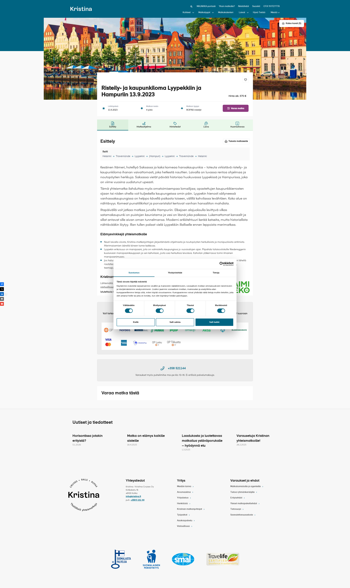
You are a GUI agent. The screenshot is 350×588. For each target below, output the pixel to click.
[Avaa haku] (191, 7)
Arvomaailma (184, 492)
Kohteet (187, 12)
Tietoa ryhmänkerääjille (242, 492)
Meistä (274, 12)
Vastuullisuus (183, 526)
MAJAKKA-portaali (206, 6)
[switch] (160, 311)
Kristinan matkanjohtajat (190, 509)
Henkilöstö (182, 504)
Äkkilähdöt (243, 6)
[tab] (112, 124)
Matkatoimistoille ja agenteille (245, 486)
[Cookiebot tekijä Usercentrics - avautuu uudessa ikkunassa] (222, 264)
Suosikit (256, 6)
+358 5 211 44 (137, 500)
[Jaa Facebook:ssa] (2, 284)
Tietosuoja (236, 509)
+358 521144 (177, 368)
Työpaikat (182, 515)
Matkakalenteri (225, 12)
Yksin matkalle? (227, 6)
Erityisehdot (236, 498)
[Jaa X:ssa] (2, 289)
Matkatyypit (204, 12)
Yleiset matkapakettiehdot (244, 504)
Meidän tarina (184, 486)
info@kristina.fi (133, 497)
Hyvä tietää (259, 12)
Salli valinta (175, 322)
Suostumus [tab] (134, 272)
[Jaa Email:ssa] (2, 304)
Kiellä (135, 322)
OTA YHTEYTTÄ (271, 6)
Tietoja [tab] (216, 272)
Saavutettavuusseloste (241, 515)
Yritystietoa (183, 498)
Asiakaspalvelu (185, 521)
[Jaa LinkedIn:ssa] (2, 294)
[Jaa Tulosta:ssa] (2, 299)
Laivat (242, 12)
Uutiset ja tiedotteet (92, 422)
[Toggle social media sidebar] (6, 294)
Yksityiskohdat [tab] (175, 272)
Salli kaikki (214, 322)
